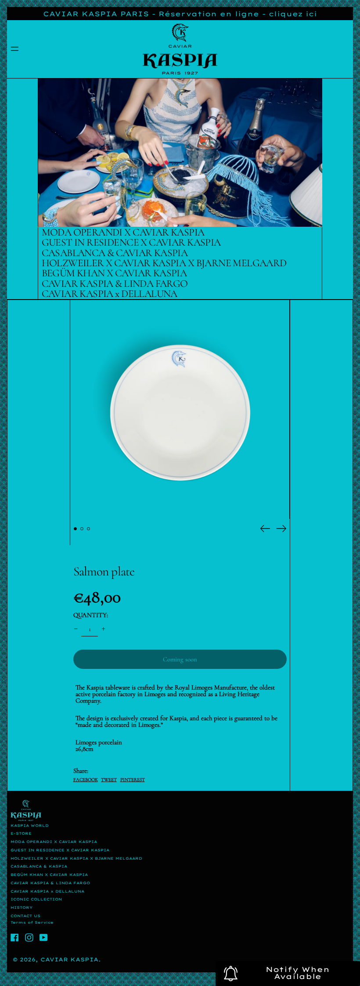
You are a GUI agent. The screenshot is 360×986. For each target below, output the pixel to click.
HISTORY (21, 907)
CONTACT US (25, 916)
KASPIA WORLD (30, 825)
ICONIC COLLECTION (36, 899)
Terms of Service (32, 922)
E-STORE (21, 833)
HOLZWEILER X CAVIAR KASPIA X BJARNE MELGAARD (76, 858)
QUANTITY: (90, 615)
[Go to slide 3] (88, 529)
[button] (180, 409)
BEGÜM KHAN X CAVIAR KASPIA (49, 874)
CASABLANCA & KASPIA (39, 866)
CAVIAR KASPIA (69, 959)
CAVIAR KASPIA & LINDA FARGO (50, 883)
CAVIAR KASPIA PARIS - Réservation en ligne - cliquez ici (180, 14)
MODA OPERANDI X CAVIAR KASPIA (54, 842)
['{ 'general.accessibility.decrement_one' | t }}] (75, 629)
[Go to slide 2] (82, 529)
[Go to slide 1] (75, 529)
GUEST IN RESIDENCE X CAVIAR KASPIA (60, 850)
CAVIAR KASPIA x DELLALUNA (47, 891)
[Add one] (103, 629)
